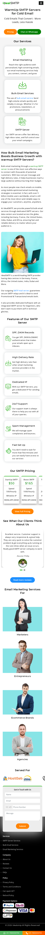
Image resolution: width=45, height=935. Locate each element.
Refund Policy (8, 895)
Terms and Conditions (12, 886)
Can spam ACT (9, 891)
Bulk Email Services (10, 845)
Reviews (6, 863)
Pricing (10, 32)
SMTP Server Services (11, 840)
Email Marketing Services (13, 849)
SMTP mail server (21, 290)
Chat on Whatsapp (29, 32)
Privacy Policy (8, 882)
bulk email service (25, 98)
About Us (6, 859)
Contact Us (7, 868)
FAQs (5, 872)
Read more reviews (22, 580)
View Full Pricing (22, 511)
